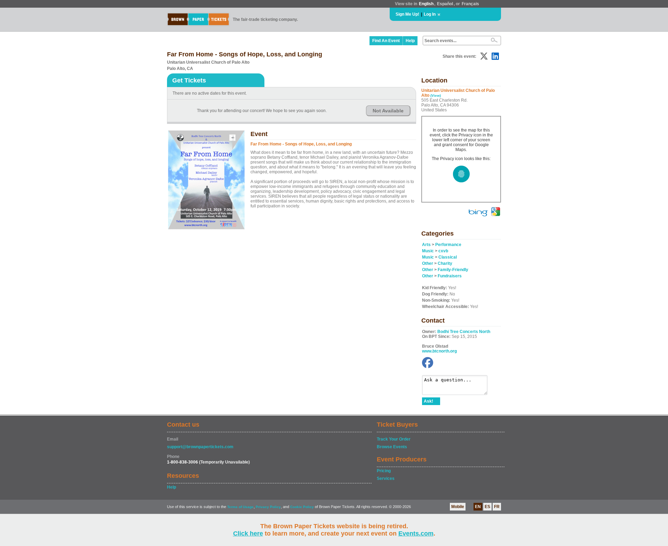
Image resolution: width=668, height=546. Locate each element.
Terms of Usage (240, 507)
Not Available (388, 110)
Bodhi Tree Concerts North (463, 331)
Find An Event (386, 40)
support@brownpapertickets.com (200, 446)
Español (445, 3)
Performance (448, 244)
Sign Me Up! (407, 14)
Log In (430, 14)
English (426, 3)
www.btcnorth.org (439, 351)
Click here (248, 533)
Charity (445, 263)
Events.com (416, 533)
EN (478, 506)
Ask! (428, 401)
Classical (447, 257)
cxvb (443, 250)
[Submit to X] (484, 56)
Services (386, 478)
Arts (426, 244)
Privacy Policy (268, 507)
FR (497, 506)
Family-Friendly (453, 269)
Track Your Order (394, 439)
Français (470, 3)
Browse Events (392, 446)
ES (487, 506)
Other (427, 263)
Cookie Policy (302, 507)
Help (410, 40)
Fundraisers (450, 276)
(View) (435, 95)
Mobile (457, 506)
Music (428, 250)
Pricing (384, 470)
